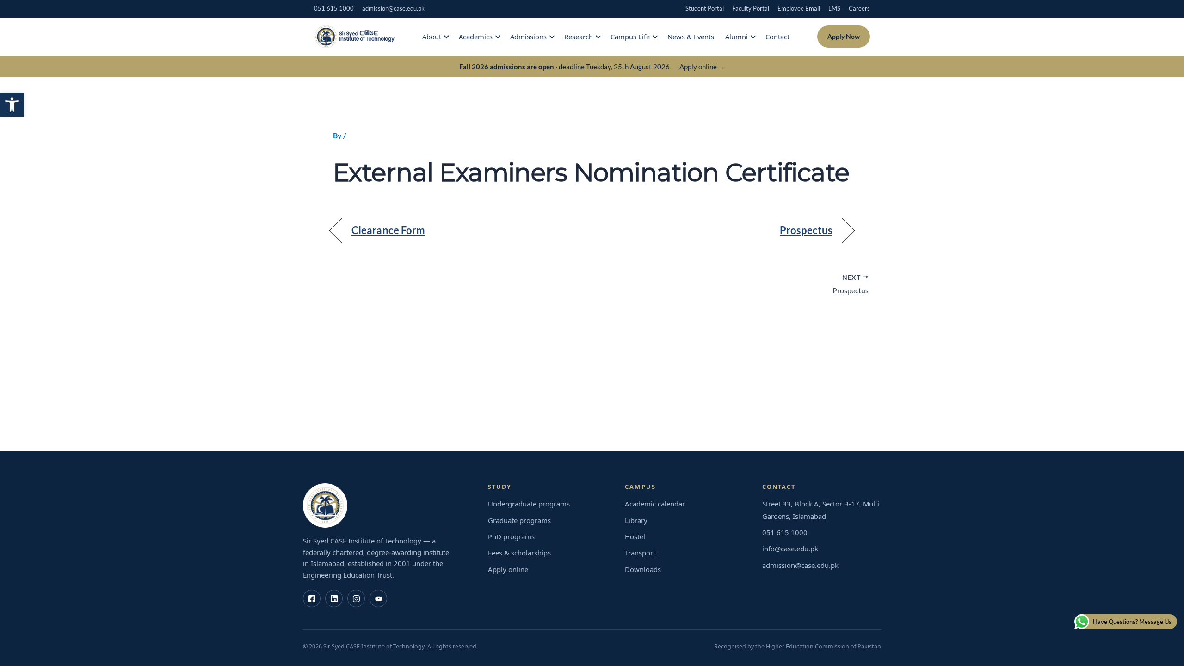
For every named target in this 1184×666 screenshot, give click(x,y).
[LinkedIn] (334, 598)
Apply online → (702, 66)
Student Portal (704, 8)
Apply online (508, 569)
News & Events (690, 36)
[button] (12, 104)
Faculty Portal (750, 8)
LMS (834, 8)
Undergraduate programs (529, 503)
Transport (640, 552)
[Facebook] (312, 598)
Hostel (635, 536)
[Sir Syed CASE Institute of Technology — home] (354, 37)
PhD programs (511, 536)
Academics (476, 36)
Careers (859, 8)
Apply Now (843, 36)
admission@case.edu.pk (393, 8)
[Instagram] (356, 598)
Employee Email (798, 8)
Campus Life (630, 36)
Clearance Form (388, 230)
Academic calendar (655, 503)
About (431, 36)
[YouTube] (378, 598)
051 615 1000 (334, 8)
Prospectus (806, 230)
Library (636, 520)
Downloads (643, 569)
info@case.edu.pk (790, 548)
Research (578, 36)
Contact (777, 36)
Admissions (528, 36)
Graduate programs (519, 520)
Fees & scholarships (519, 552)
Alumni (736, 36)
